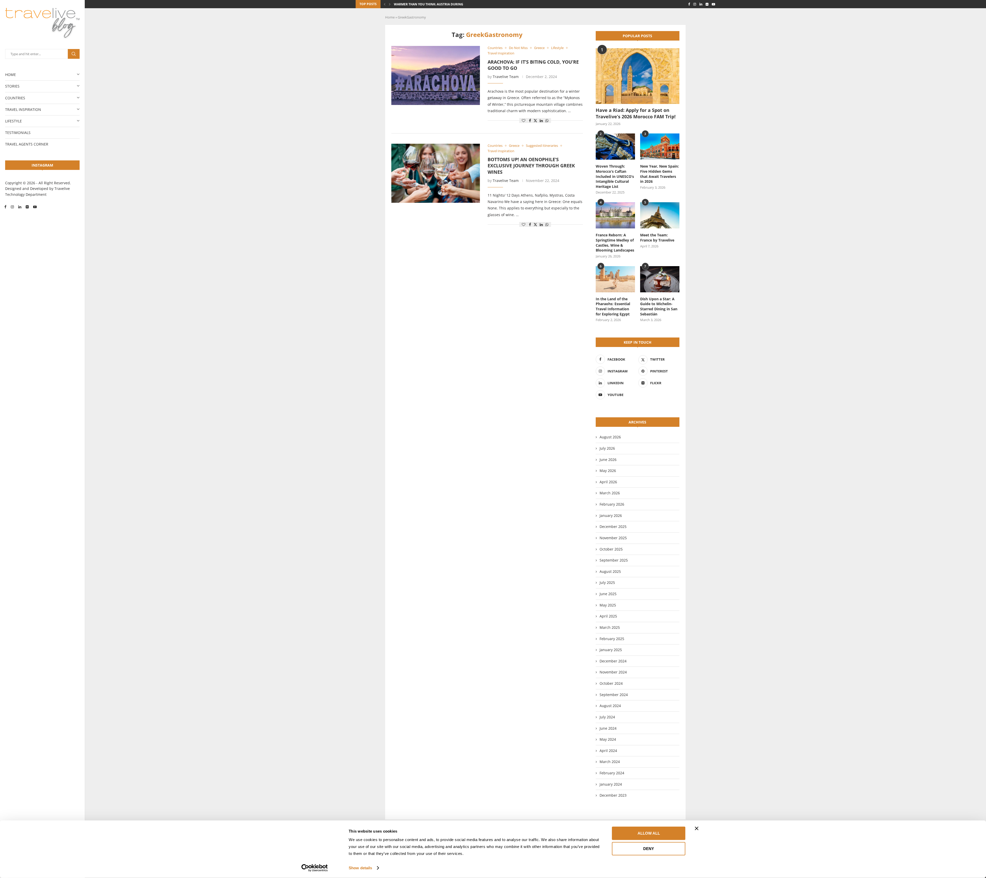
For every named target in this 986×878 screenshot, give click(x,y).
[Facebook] (5, 207)
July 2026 (607, 448)
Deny (648, 848)
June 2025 (608, 593)
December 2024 (613, 661)
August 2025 (610, 571)
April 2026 (608, 481)
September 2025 (614, 560)
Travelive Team (506, 76)
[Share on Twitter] (535, 120)
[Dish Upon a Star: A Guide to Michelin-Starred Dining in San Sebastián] (659, 279)
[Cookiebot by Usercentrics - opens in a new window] (314, 868)
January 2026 (611, 515)
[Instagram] (12, 207)
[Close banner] (696, 828)
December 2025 (613, 526)
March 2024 (610, 761)
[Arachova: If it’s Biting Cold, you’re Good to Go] (435, 75)
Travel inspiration (23, 109)
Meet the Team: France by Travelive (657, 238)
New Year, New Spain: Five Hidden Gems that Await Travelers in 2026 (659, 174)
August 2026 (610, 437)
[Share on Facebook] (530, 120)
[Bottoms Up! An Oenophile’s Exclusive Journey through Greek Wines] (435, 173)
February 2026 (612, 504)
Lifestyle (13, 121)
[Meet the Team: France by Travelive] (659, 215)
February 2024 (612, 772)
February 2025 (612, 638)
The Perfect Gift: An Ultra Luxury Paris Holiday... (436, 4)
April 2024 (608, 750)
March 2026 (610, 492)
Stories (12, 86)
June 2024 (608, 728)
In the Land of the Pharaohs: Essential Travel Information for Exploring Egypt (613, 306)
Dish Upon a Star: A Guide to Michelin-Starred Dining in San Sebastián (658, 306)
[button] (385, 4)
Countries (15, 97)
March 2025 (610, 627)
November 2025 (613, 537)
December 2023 (613, 795)
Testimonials (18, 132)
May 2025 (608, 605)
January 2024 (611, 784)
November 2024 (613, 672)
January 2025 (611, 649)
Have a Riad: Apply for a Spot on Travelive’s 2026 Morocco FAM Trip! (636, 113)
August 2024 (610, 705)
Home (10, 74)
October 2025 (611, 549)
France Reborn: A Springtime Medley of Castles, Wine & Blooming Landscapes (615, 243)
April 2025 (608, 616)
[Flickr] (27, 207)
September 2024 (614, 694)
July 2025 (607, 582)
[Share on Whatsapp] (546, 120)
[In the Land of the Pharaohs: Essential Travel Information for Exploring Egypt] (615, 279)
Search (74, 54)
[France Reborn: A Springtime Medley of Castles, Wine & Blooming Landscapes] (615, 215)
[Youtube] (35, 207)
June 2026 (608, 459)
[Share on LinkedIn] (541, 120)
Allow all (649, 833)
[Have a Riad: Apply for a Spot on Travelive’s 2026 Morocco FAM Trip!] (637, 76)
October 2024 (611, 683)
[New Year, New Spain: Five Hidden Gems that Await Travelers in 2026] (659, 146)
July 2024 (607, 717)
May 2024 (608, 739)
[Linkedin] (19, 207)
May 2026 (608, 470)
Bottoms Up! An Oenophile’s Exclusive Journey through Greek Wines (531, 165)
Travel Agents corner (26, 144)
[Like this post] (523, 120)
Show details (360, 868)
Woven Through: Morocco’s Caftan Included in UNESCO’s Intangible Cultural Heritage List (615, 176)
